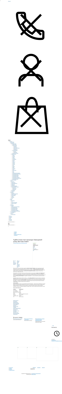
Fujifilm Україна (33, 374)
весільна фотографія (16, 313)
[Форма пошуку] (8, 223)
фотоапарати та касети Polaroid (35, 373)
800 (33, 250)
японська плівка (15, 309)
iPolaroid (9, 1)
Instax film (14, 305)
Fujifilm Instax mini (15, 300)
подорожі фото (15, 314)
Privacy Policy (11, 367)
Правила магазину (11, 370)
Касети (15, 233)
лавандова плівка (15, 306)
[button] (22, 251)
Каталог (15, 232)
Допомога (10, 369)
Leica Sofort (14, 311)
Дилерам (10, 368)
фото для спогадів (15, 312)
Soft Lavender (15, 301)
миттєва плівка (15, 304)
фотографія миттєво (16, 310)
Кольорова (34, 248)
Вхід (53, 325)
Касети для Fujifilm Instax (17, 234)
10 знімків (14, 307)
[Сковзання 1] (29, 322)
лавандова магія (15, 302)
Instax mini (15, 235)
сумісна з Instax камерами (17, 308)
